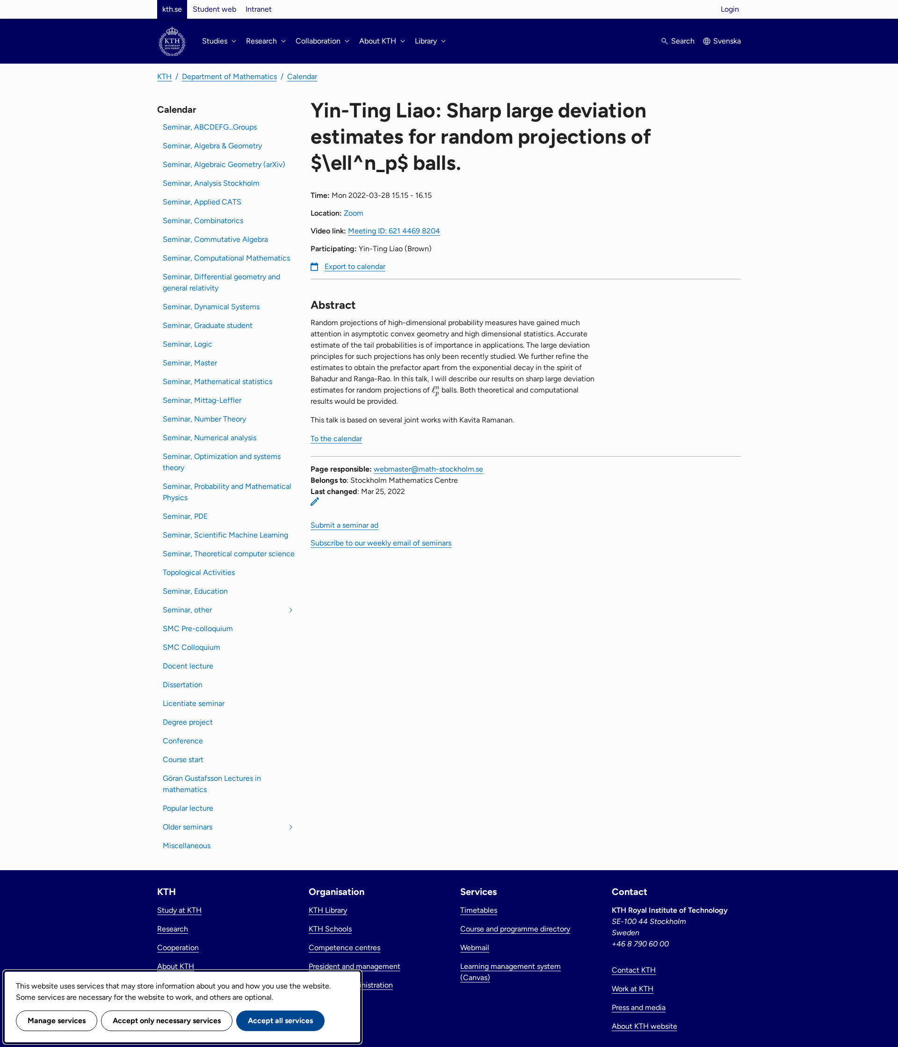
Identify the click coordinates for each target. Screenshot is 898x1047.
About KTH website (644, 1026)
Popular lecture (188, 808)
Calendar (302, 76)
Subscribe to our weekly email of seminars (381, 542)
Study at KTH (179, 910)
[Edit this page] (315, 501)
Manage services (57, 1020)
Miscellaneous (186, 845)
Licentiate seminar (193, 703)
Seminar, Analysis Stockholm (211, 183)
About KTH (175, 966)
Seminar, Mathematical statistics (217, 381)
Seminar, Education (195, 591)
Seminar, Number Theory (204, 418)
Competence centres (344, 947)
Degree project (188, 722)
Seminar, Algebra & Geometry (212, 145)
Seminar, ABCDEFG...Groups (210, 127)
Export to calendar (355, 266)
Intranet (259, 9)
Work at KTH (632, 988)
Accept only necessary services (167, 1020)
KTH (164, 76)
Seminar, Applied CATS (202, 201)
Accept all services (280, 1020)
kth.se (172, 9)
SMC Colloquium (191, 647)
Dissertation (183, 684)
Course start (183, 759)
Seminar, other (187, 609)
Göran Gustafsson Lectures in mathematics (212, 784)
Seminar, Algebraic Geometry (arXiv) (224, 164)
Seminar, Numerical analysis (209, 437)
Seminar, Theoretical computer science (229, 553)
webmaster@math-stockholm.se (428, 469)
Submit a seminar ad (344, 525)
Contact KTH (634, 970)
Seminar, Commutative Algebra (215, 239)
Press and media (639, 1007)
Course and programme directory (515, 928)
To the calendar (336, 438)
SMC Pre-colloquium (198, 628)
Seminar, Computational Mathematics (226, 258)
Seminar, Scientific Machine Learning (225, 535)
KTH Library (328, 910)
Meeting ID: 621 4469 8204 (394, 230)
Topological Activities (199, 572)
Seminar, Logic (187, 344)
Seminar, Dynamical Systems (211, 306)
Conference (183, 740)
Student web (214, 9)
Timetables (478, 910)
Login (730, 9)
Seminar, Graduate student (208, 325)
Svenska (727, 40)
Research (172, 928)
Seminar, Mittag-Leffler (202, 400)
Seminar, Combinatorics (203, 220)
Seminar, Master (190, 362)
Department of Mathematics (229, 76)
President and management (354, 966)
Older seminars (187, 826)
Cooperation (178, 947)
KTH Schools (330, 928)
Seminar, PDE (185, 516)
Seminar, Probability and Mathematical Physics (227, 492)
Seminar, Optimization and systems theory (222, 462)
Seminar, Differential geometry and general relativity (221, 282)
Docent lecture (188, 666)
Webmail (474, 947)
